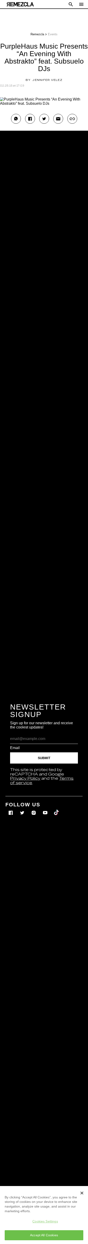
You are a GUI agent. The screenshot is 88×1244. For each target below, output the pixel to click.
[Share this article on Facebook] (30, 119)
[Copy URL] (72, 119)
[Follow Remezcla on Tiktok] (56, 809)
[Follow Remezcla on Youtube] (45, 809)
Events (52, 34)
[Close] (81, 1193)
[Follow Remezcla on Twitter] (22, 809)
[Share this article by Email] (58, 119)
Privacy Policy (25, 778)
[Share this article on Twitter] (44, 119)
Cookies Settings (45, 1221)
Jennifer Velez (47, 80)
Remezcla (37, 34)
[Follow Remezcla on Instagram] (34, 809)
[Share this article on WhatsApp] (16, 119)
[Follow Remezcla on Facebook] (11, 809)
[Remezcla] (20, 4)
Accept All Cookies (44, 1235)
